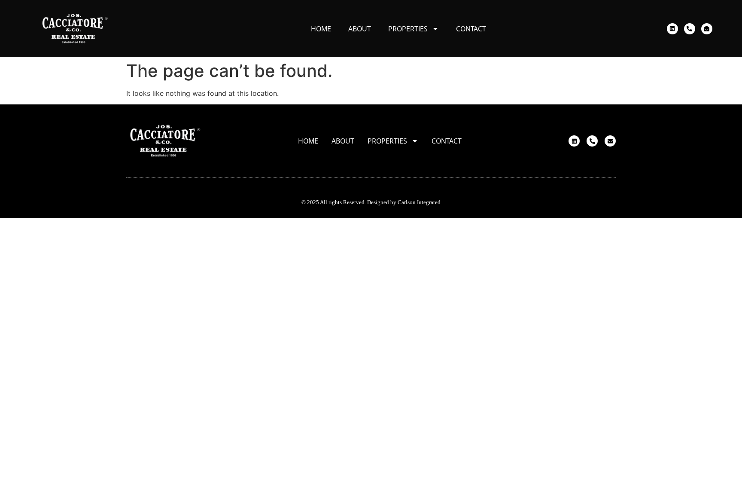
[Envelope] (610, 141)
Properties (408, 29)
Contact (471, 29)
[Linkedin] (672, 28)
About (359, 29)
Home (321, 29)
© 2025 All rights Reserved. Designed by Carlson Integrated (371, 202)
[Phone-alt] (689, 28)
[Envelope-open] (706, 28)
